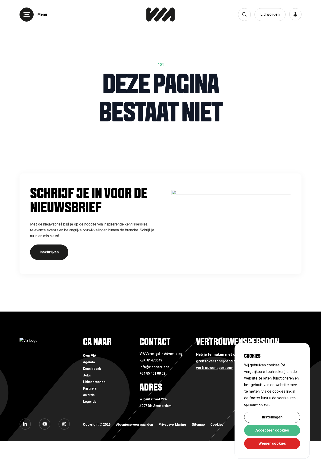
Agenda (89, 362)
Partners (90, 388)
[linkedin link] (25, 424)
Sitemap (198, 424)
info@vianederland (154, 367)
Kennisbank (92, 369)
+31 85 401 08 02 (152, 373)
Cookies (216, 424)
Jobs (87, 375)
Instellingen (272, 417)
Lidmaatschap (94, 382)
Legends (90, 401)
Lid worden (270, 14)
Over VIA (89, 355)
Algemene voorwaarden (134, 424)
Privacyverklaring (172, 424)
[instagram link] (64, 424)
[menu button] (27, 15)
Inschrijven (49, 252)
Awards (89, 395)
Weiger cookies (272, 443)
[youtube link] (44, 424)
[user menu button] (295, 14)
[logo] (160, 15)
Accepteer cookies (272, 430)
